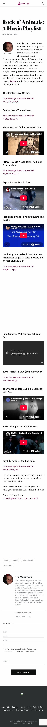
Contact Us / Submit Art (32, 707)
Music (4, 34)
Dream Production (27, 723)
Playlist (15, 560)
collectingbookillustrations (15, 498)
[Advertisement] (23, 300)
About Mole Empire (10, 707)
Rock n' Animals (27, 560)
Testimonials (37, 710)
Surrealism (8, 565)
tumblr (35, 498)
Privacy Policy (22, 710)
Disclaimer (9, 710)
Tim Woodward (9, 54)
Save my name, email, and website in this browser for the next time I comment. (20, 650)
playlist (12, 81)
